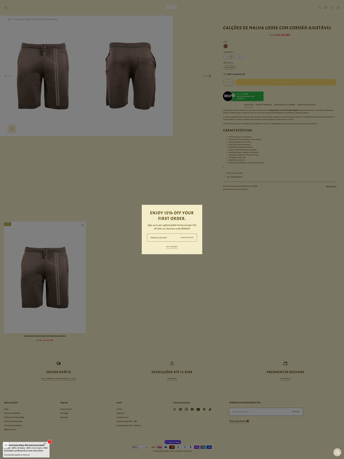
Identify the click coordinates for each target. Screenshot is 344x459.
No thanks (172, 247)
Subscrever (187, 237)
